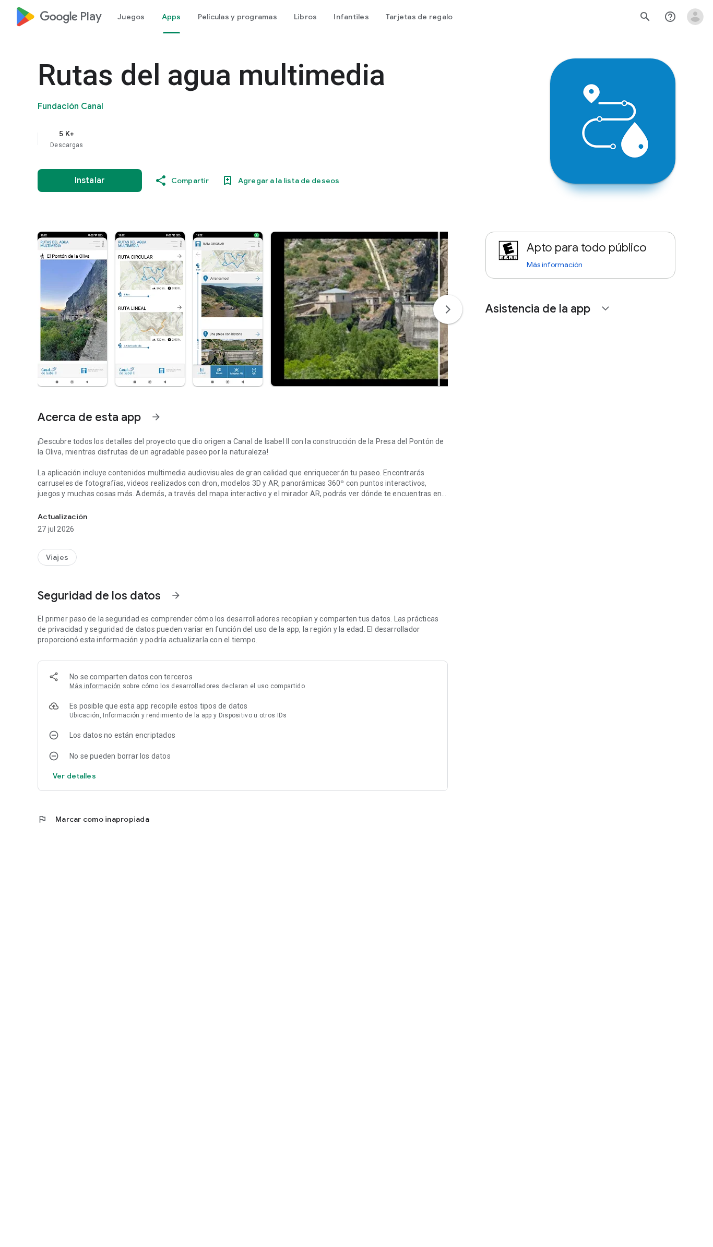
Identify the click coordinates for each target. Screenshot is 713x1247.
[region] (246, 138)
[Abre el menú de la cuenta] (695, 16)
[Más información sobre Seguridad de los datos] (175, 595)
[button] (72, 309)
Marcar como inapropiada (93, 819)
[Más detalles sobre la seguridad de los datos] (74, 775)
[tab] (131, 16)
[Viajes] (57, 557)
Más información (95, 686)
